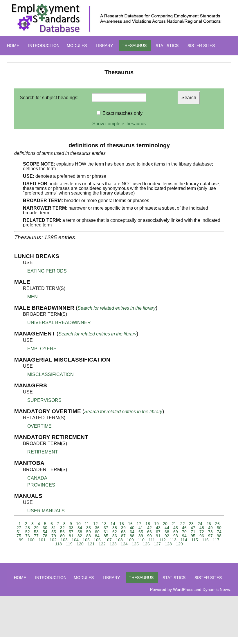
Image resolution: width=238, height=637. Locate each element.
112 (162, 540)
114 (184, 540)
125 (135, 544)
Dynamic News (216, 589)
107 (108, 540)
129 (179, 544)
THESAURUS (134, 45)
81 (71, 535)
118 (58, 544)
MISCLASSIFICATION (50, 374)
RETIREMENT (42, 451)
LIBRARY (104, 45)
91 (158, 535)
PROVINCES (41, 484)
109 (130, 540)
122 (102, 544)
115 (194, 540)
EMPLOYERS (42, 348)
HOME (13, 45)
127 (157, 544)
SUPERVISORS (44, 400)
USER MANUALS (46, 510)
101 (42, 540)
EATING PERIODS (47, 270)
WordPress (183, 589)
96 (201, 535)
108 (119, 540)
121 (91, 544)
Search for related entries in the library (116, 308)
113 (173, 540)
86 (114, 535)
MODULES (77, 45)
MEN (32, 296)
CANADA (37, 478)
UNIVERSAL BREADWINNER (59, 322)
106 (97, 540)
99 (21, 540)
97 (210, 535)
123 (113, 544)
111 (152, 540)
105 (86, 540)
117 (216, 540)
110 (141, 540)
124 (124, 544)
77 (36, 535)
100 (31, 540)
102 (53, 540)
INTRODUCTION (43, 45)
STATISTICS (167, 45)
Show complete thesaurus (119, 123)
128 (168, 544)
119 (69, 544)
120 (80, 544)
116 (205, 540)
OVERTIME (39, 426)
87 (123, 535)
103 (64, 540)
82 (79, 535)
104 (75, 540)
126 (146, 544)
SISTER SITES (201, 45)
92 (167, 535)
